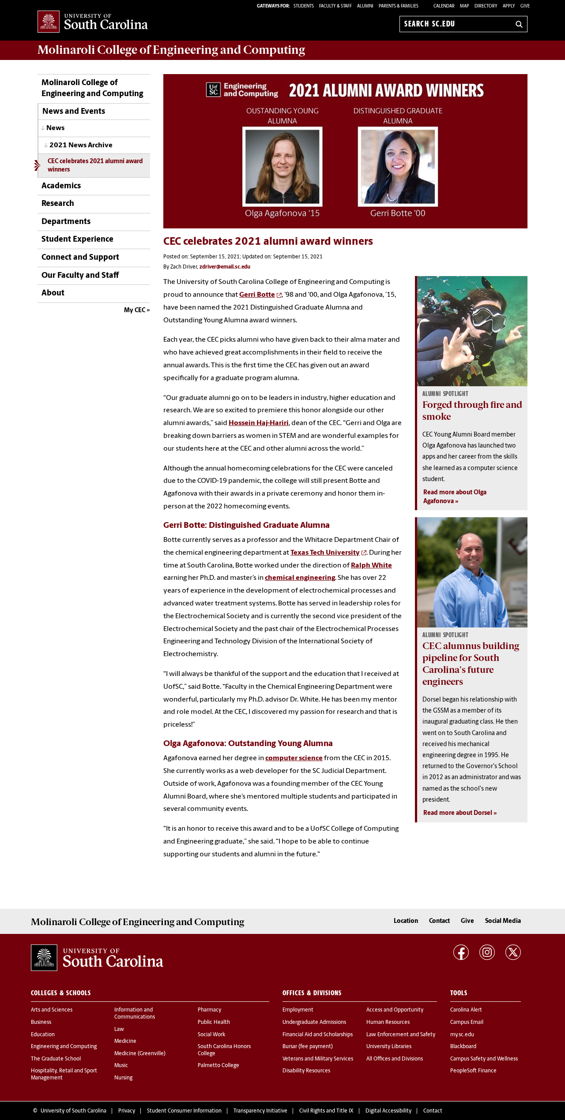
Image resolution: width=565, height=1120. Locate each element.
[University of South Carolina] (97, 957)
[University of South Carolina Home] (93, 22)
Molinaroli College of (171, 49)
